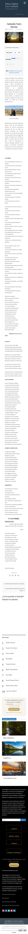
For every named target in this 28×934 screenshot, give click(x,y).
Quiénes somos (14, 836)
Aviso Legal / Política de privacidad (10, 905)
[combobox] (14, 820)
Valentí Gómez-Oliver (12, 685)
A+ (7, 64)
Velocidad (8, 59)
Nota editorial (5, 898)
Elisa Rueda (9, 659)
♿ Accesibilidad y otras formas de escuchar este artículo (14, 71)
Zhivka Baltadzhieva (8, 738)
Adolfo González (10, 642)
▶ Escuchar (9, 52)
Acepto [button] (20, 930)
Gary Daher (9, 675)
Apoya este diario (14, 709)
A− (10, 64)
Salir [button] (25, 930)
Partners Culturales (14, 852)
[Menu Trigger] (25, 3)
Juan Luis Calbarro (11, 691)
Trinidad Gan (7, 758)
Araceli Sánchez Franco (12, 680)
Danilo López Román (11, 669)
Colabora (14, 843)
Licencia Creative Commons (8, 894)
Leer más (14, 932)
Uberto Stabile (10, 653)
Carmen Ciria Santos (11, 648)
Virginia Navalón (10, 664)
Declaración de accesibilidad (9, 901)
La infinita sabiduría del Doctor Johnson (14, 583)
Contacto (14, 829)
